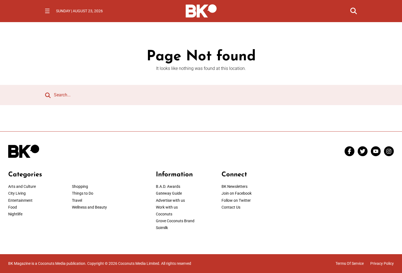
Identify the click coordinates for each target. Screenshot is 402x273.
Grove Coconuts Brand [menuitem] (175, 221)
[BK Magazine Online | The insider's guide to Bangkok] (201, 10)
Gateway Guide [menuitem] (169, 193)
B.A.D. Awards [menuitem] (168, 186)
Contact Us (231, 207)
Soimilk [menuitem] (162, 227)
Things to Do (82, 193)
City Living (17, 193)
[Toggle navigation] (47, 11)
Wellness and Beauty (89, 207)
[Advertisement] (349, 205)
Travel (77, 200)
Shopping (80, 186)
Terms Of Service (350, 263)
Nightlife (15, 214)
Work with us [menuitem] (167, 207)
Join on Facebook (237, 193)
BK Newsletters (234, 186)
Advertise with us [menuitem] (170, 200)
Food (12, 207)
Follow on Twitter (236, 200)
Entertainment (20, 200)
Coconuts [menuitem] (164, 214)
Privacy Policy (382, 263)
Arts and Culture (22, 186)
